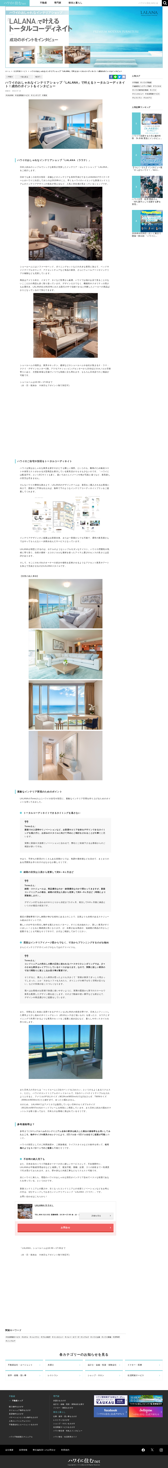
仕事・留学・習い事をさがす (65, 1416)
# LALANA (9, 95)
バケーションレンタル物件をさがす (23, 1417)
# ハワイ (153, 90)
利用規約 (65, 1450)
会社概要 (9, 1450)
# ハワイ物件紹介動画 (140, 90)
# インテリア (36, 95)
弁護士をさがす (59, 1401)
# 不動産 (136, 82)
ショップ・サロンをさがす (64, 1424)
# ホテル (25, 1337)
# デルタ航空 (45, 1337)
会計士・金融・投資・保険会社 (102, 1365)
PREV (10, 77)
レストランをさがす (61, 1420)
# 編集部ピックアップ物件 (142, 86)
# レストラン (137, 98)
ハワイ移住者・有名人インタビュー (67, 1431)
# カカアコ (148, 98)
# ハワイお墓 (95, 1337)
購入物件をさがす (16, 1407)
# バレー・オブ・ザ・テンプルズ (77, 1337)
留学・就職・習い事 (17, 1375)
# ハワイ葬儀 (106, 1337)
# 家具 (44, 95)
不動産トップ (17, 1401)
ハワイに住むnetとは (148, 3)
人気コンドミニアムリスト (20, 1421)
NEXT (37, 77)
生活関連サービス (20, 71)
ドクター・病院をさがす (63, 1408)
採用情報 (23, 1450)
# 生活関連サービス (22, 95)
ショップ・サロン (96, 1375)
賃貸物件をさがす (16, 1414)
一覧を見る (24, 77)
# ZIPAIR (116, 1337)
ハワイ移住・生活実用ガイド (65, 1437)
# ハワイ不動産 (146, 82)
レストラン (53, 1375)
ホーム (7, 71)
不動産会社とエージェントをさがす (23, 1425)
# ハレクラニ (34, 1337)
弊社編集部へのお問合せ (44, 1450)
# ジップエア (10, 1341)
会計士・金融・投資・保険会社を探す (68, 1404)
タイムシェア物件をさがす (20, 1410)
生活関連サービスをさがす (64, 1427)
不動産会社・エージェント (20, 1365)
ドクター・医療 (135, 1365)
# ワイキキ (157, 86)
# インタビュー (57, 1337)
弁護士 (51, 1365)
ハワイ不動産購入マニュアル (21, 1437)
